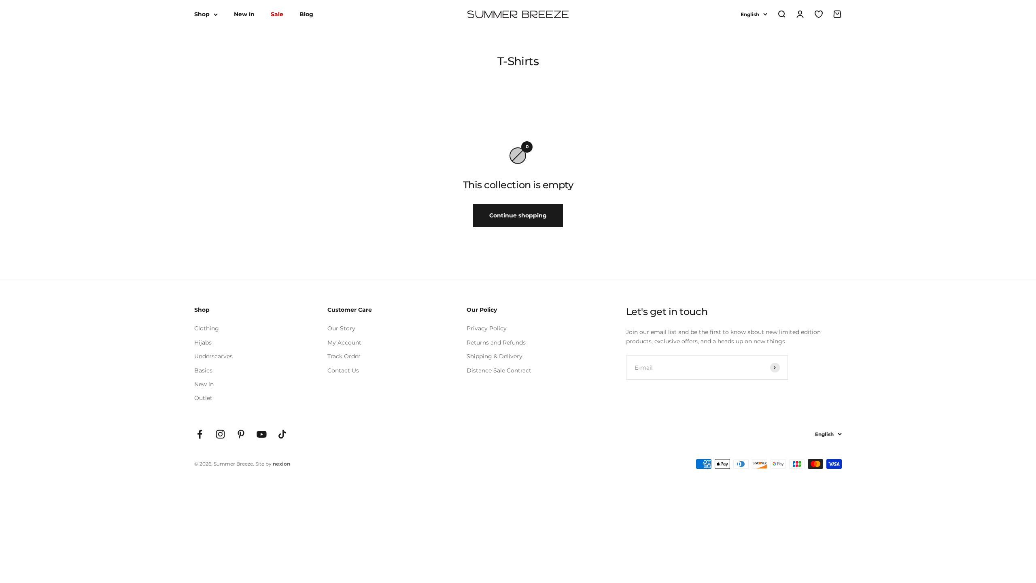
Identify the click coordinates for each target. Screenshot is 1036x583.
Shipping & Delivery (494, 356)
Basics (203, 370)
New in (244, 14)
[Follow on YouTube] (261, 434)
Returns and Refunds (496, 342)
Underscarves (213, 356)
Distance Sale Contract (499, 370)
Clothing (206, 328)
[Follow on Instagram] (220, 434)
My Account (344, 342)
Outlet (203, 398)
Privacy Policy (487, 328)
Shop (202, 14)
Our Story (341, 328)
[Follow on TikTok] (282, 434)
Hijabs (203, 342)
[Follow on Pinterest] (241, 434)
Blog (306, 14)
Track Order (344, 356)
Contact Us (343, 370)
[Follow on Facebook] (199, 434)
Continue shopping (518, 215)
